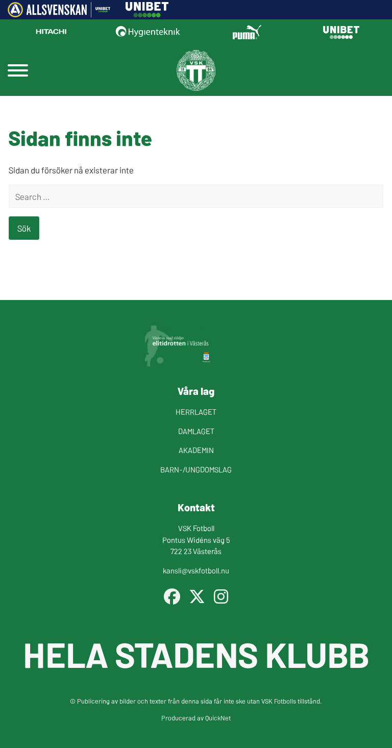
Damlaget (196, 431)
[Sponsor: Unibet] (147, 13)
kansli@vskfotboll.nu (196, 570)
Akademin (196, 449)
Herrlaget (196, 411)
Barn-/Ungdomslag (196, 469)
